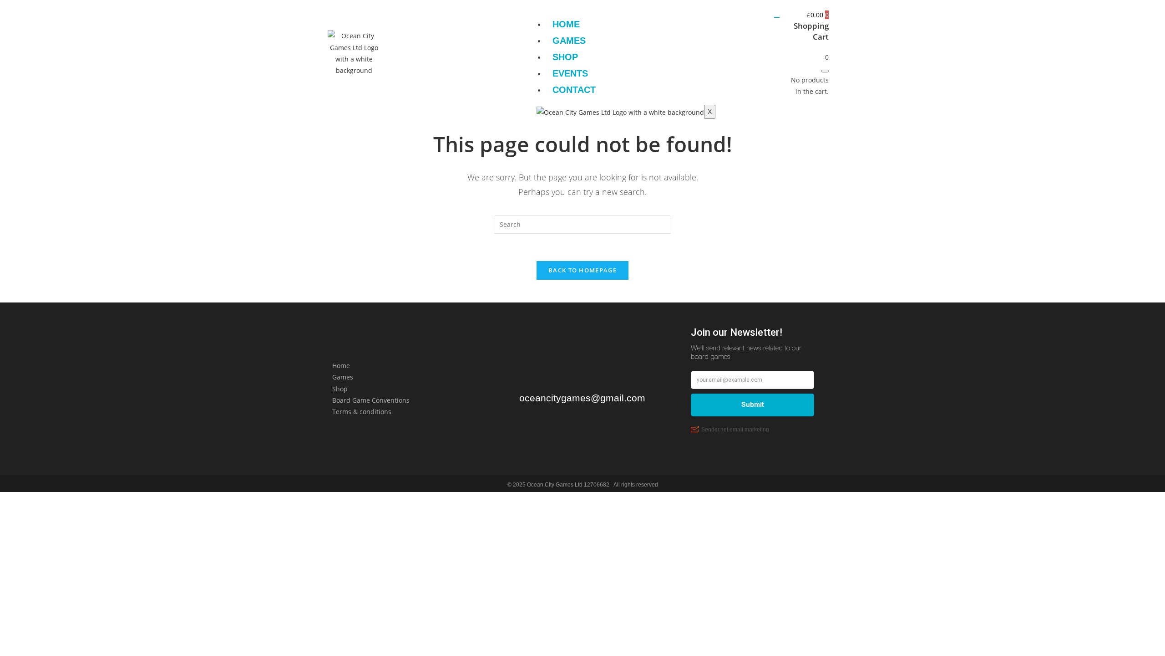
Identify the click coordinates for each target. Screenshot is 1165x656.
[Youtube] (482, 51)
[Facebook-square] (455, 51)
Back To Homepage (582, 270)
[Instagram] (401, 51)
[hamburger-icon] (776, 17)
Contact (574, 90)
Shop (565, 57)
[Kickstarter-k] (428, 51)
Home (566, 24)
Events (570, 73)
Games (569, 41)
